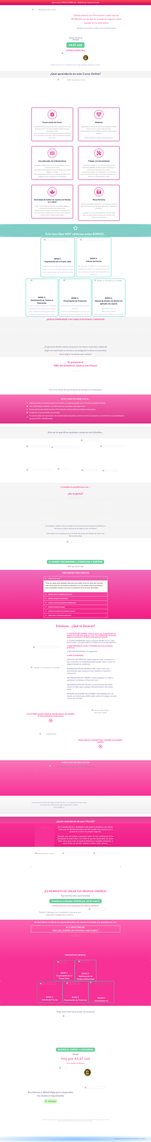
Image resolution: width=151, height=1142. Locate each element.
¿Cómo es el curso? (54, 578)
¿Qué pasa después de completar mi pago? (61, 611)
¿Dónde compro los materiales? (58, 598)
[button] (75, 578)
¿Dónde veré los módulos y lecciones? (60, 594)
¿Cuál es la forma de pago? (56, 607)
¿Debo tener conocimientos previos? (59, 615)
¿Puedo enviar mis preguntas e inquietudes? (62, 603)
